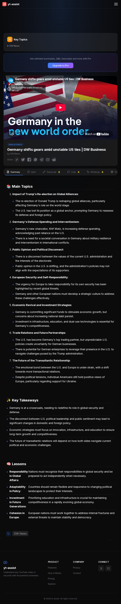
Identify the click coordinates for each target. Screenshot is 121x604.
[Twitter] (101, 568)
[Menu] (116, 4)
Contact (77, 573)
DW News (20, 533)
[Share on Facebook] (29, 159)
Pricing (51, 578)
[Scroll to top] (114, 597)
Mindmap (97, 172)
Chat (75, 172)
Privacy (76, 567)
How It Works (54, 573)
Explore (51, 584)
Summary (15, 172)
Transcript (53, 172)
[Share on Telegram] (41, 159)
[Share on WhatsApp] (35, 159)
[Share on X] (23, 159)
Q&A (33, 172)
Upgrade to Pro (61, 65)
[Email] (108, 568)
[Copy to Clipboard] (16, 159)
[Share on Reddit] (54, 159)
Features (52, 567)
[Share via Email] (47, 159)
